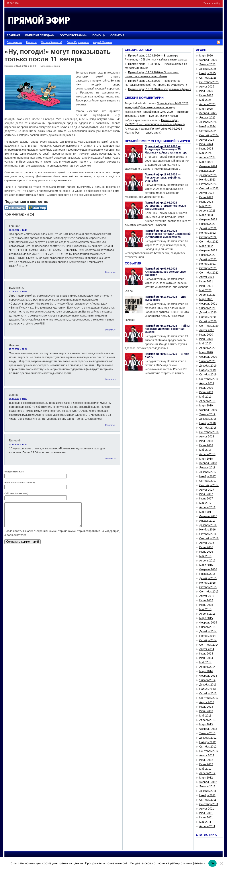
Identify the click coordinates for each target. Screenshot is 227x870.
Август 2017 (206, 489)
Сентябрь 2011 (208, 804)
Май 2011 (205, 821)
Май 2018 (205, 449)
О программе (14, 42)
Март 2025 (206, 108)
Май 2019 (205, 396)
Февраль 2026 (208, 60)
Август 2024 (206, 139)
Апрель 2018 (207, 454)
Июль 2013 (206, 706)
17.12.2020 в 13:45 (18, 444)
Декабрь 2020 (208, 312)
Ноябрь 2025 (207, 73)
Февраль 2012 (208, 782)
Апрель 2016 (207, 560)
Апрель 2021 (207, 294)
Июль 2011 (206, 813)
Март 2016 (206, 565)
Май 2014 (205, 662)
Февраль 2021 (208, 303)
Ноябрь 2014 (207, 635)
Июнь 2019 (206, 392)
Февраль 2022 (208, 250)
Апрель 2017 (207, 507)
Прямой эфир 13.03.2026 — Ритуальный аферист (159, 89)
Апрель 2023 (207, 210)
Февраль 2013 (208, 728)
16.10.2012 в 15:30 (18, 399)
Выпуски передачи (40, 35)
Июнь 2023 (206, 201)
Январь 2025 (207, 117)
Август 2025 (206, 86)
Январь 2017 (207, 520)
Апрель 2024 (207, 157)
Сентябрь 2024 (209, 135)
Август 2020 (206, 330)
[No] (221, 863)
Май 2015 (205, 609)
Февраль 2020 (208, 356)
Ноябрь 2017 (207, 476)
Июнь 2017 (206, 498)
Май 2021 (205, 290)
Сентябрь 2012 (209, 751)
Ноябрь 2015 (207, 582)
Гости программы (73, 35)
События (117, 35)
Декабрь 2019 (208, 365)
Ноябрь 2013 (207, 689)
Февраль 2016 (208, 569)
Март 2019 (206, 405)
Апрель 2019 (207, 401)
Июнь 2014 (206, 658)
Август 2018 (206, 436)
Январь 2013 (207, 733)
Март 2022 (206, 246)
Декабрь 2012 (208, 737)
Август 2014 (206, 649)
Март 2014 (206, 671)
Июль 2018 (206, 441)
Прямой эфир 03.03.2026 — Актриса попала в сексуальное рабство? (165, 271)
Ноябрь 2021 (207, 263)
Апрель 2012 (207, 773)
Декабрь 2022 (208, 228)
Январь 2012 (207, 786)
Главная (13, 35)
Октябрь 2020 (208, 321)
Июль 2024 (206, 144)
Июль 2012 (206, 759)
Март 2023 (206, 215)
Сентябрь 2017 (209, 485)
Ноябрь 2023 (207, 179)
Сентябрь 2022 (209, 241)
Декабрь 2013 (208, 684)
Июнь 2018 (206, 445)
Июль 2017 (206, 494)
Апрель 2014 (207, 666)
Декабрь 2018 (208, 418)
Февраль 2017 (208, 516)
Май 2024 (205, 153)
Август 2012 (206, 755)
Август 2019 (206, 383)
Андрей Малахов (102, 42)
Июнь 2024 (206, 148)
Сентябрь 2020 (209, 325)
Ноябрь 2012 (207, 742)
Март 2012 (206, 777)
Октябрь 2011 (207, 799)
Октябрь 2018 (208, 427)
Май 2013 (205, 715)
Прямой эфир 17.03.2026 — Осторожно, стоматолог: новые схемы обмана (165, 205)
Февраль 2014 (208, 675)
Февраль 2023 (208, 219)
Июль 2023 (206, 197)
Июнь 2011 (206, 817)
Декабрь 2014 (208, 631)
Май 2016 (205, 556)
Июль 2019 (206, 387)
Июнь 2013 (206, 711)
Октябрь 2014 (208, 640)
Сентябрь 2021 (209, 272)
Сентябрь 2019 (209, 379)
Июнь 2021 (206, 285)
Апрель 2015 (207, 613)
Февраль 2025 (208, 113)
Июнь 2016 (206, 551)
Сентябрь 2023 (209, 188)
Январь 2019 (207, 414)
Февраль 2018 (208, 463)
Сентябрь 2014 (209, 644)
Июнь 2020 (206, 339)
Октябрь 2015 (208, 587)
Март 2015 (206, 618)
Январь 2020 (207, 361)
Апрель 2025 (207, 104)
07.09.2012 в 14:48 (18, 292)
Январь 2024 (207, 170)
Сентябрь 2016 (209, 538)
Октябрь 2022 (208, 237)
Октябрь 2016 (208, 534)
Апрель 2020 (207, 348)
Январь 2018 (207, 467)
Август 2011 (206, 808)
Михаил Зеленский (51, 42)
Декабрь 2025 (208, 68)
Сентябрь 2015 (209, 591)
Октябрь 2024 (208, 130)
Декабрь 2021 (208, 259)
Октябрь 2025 (208, 77)
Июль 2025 (206, 91)
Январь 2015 (207, 627)
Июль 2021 (206, 281)
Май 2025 (205, 99)
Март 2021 (206, 299)
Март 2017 (206, 511)
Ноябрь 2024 (207, 126)
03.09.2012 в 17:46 (18, 230)
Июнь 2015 (206, 604)
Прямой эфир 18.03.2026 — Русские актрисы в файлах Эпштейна (163, 177)
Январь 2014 (207, 680)
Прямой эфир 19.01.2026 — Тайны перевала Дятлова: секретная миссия (167, 329)
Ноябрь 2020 (207, 316)
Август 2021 (206, 277)
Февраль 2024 (208, 166)
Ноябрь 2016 (207, 529)
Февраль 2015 (208, 622)
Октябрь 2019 (208, 374)
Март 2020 (206, 352)
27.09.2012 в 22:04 (18, 349)
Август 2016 (206, 542)
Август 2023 (206, 192)
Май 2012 (205, 768)
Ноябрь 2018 (207, 423)
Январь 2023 (207, 223)
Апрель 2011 (207, 826)
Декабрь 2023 (208, 175)
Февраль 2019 (208, 410)
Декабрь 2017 (208, 472)
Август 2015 (206, 596)
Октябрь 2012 (208, 746)
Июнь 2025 (206, 95)
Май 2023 (205, 206)
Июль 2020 (206, 334)
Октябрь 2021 (208, 268)
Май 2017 (205, 503)
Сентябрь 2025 (209, 82)
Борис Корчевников (78, 42)
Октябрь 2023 (208, 184)
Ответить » (110, 272)
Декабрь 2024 (208, 122)
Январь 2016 (207, 573)
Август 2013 (206, 702)
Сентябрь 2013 (209, 697)
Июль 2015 (206, 600)
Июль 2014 (206, 653)
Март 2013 (206, 724)
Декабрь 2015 (208, 578)
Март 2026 (206, 55)
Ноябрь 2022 (207, 232)
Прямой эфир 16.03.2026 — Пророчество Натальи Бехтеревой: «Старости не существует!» (168, 234)
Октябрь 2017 (208, 480)
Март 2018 (206, 458)
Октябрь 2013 (208, 693)
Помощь (98, 35)
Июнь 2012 (206, 764)
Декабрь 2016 (208, 525)
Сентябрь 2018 (209, 432)
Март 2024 (206, 161)
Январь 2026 (207, 64)
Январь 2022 (207, 254)
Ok (213, 863)
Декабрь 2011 (207, 790)
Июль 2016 (206, 547)
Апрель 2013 (207, 720)
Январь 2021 (207, 308)
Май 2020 (205, 343)
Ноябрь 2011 (207, 795)
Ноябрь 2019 (207, 370)
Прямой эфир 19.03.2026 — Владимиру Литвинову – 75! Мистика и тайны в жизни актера (166, 149)
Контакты (31, 42)
